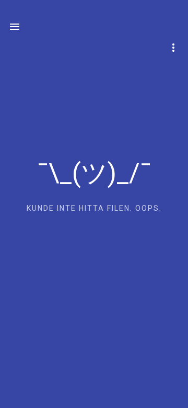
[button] (14, 27)
